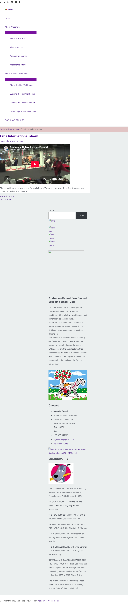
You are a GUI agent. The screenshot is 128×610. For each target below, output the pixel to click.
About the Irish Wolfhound (16, 73)
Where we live (16, 47)
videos (21, 141)
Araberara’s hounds (18, 56)
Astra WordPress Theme (48, 601)
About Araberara (12, 27)
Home (7, 18)
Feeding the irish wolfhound (22, 102)
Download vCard (61, 443)
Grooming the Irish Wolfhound (23, 111)
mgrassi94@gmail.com (64, 439)
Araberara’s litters (18, 65)
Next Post (5, 199)
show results (12, 141)
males (2, 141)
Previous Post (7, 196)
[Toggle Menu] (20, 32)
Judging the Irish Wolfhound (22, 94)
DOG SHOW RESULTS (14, 120)
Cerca (51, 210)
